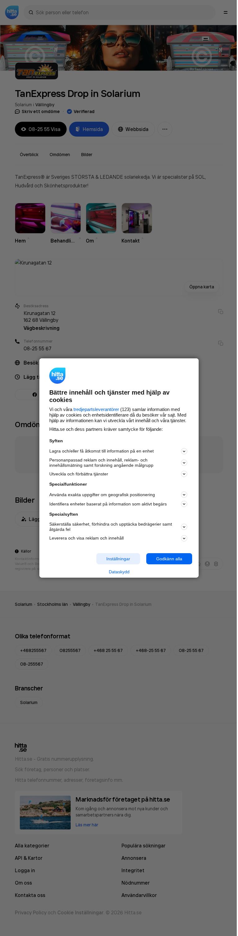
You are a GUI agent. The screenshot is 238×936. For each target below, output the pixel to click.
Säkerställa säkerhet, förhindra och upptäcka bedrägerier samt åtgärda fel (110, 527)
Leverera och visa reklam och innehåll (86, 538)
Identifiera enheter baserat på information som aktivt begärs (108, 503)
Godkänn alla (169, 558)
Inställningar (118, 558)
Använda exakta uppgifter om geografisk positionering (102, 494)
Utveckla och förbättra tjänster (78, 473)
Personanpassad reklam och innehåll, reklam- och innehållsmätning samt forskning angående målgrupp (101, 462)
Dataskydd (119, 571)
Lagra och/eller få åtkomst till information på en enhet (101, 450)
